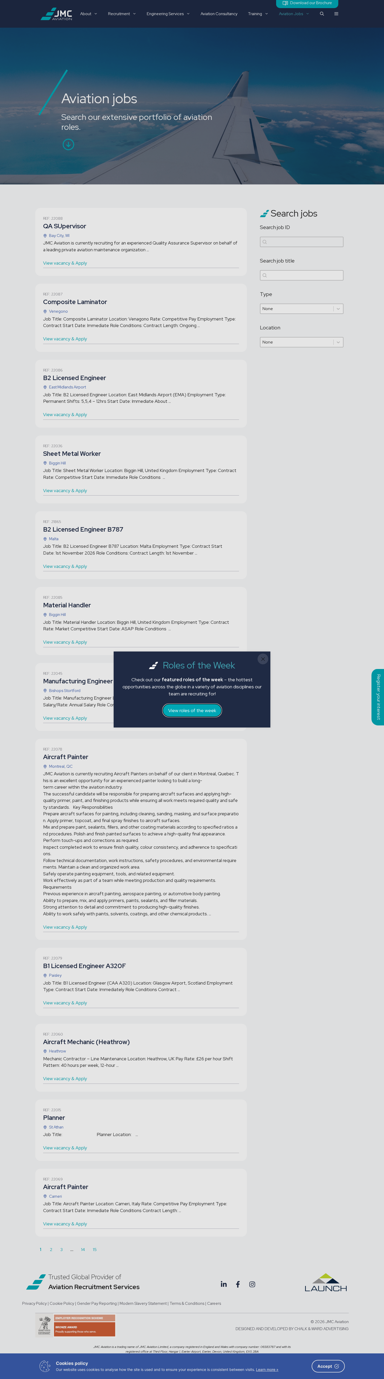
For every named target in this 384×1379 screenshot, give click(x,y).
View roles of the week (192, 710)
